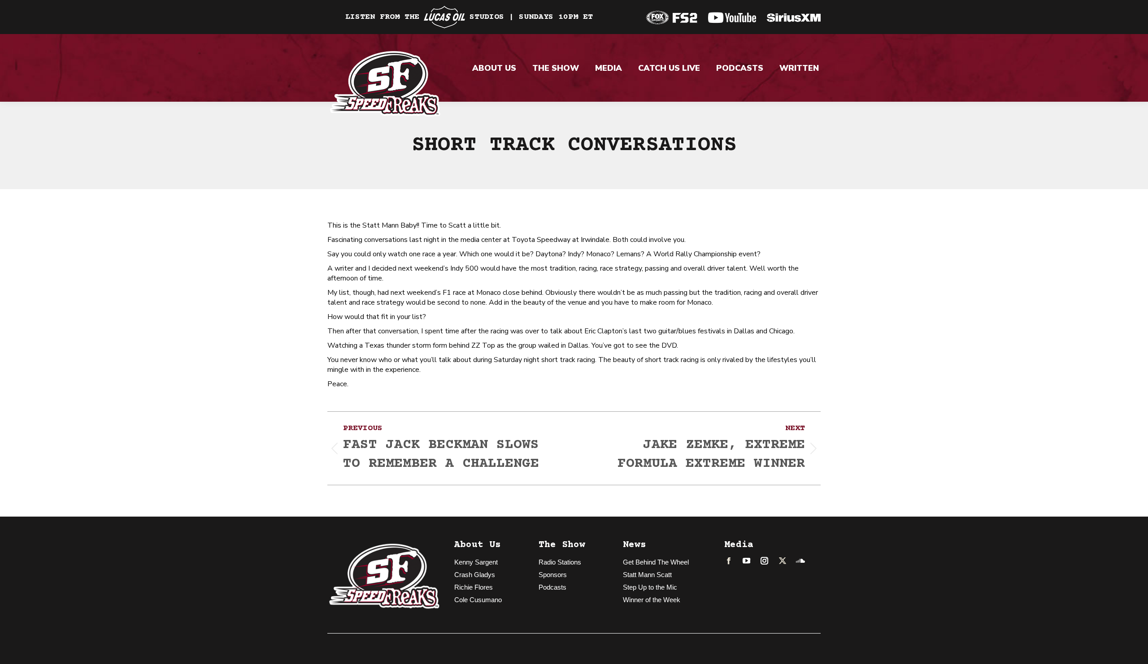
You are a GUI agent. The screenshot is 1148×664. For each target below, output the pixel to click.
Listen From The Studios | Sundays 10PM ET (469, 17)
